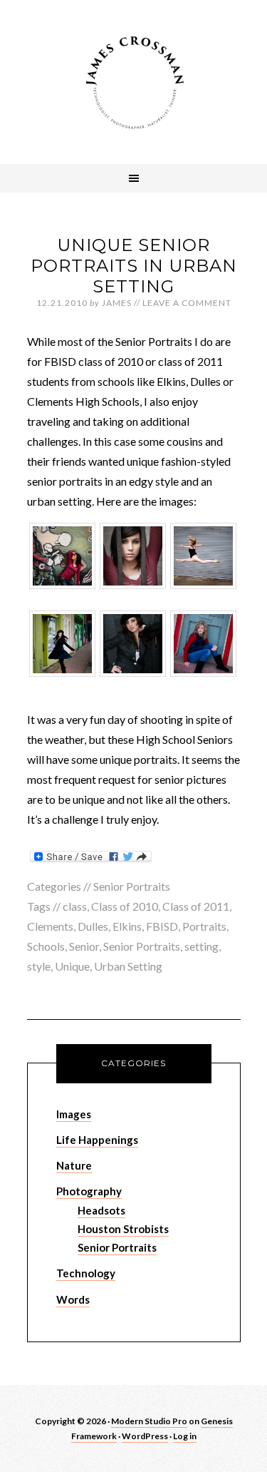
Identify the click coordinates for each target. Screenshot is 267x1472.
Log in (185, 1436)
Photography (89, 1191)
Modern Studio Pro (149, 1421)
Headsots (101, 1210)
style (39, 966)
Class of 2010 (124, 906)
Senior (84, 946)
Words (73, 1299)
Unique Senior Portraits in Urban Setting (134, 266)
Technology (85, 1273)
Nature (74, 1165)
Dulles (93, 926)
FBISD (162, 926)
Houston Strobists (123, 1228)
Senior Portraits (131, 886)
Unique (72, 966)
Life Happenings (97, 1139)
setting (201, 946)
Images (73, 1114)
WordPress (145, 1436)
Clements (50, 926)
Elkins (127, 926)
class (75, 906)
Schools (46, 946)
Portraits (204, 926)
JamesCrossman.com (133, 82)
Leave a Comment (186, 302)
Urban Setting (128, 966)
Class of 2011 (195, 906)
